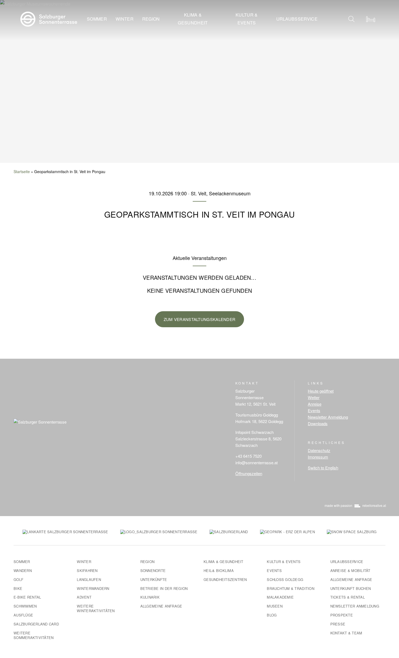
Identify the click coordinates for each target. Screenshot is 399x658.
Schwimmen (25, 606)
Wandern (23, 570)
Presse (338, 624)
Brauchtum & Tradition (290, 588)
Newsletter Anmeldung (328, 417)
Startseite (22, 171)
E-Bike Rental (27, 597)
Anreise (314, 404)
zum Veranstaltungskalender (200, 319)
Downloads (318, 423)
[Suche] (351, 19)
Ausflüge (23, 615)
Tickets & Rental (347, 597)
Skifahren (87, 570)
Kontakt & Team (346, 632)
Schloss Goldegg (285, 579)
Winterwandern (93, 588)
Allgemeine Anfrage (161, 606)
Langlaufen (89, 579)
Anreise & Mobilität (350, 570)
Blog (272, 615)
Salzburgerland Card (36, 624)
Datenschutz (319, 450)
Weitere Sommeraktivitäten (33, 635)
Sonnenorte (153, 570)
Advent (84, 597)
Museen (275, 606)
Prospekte (341, 615)
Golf (18, 579)
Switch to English (323, 468)
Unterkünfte (153, 579)
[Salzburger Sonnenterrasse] (48, 18)
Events (314, 410)
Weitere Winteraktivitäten (96, 608)
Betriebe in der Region (164, 588)
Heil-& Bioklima (219, 570)
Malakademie (280, 597)
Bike (18, 588)
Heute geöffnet (321, 391)
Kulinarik (150, 597)
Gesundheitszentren (225, 579)
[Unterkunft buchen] (370, 19)
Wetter (313, 397)
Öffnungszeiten (248, 473)
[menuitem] (97, 19)
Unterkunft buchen (350, 588)
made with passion (355, 505)
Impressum (318, 457)
